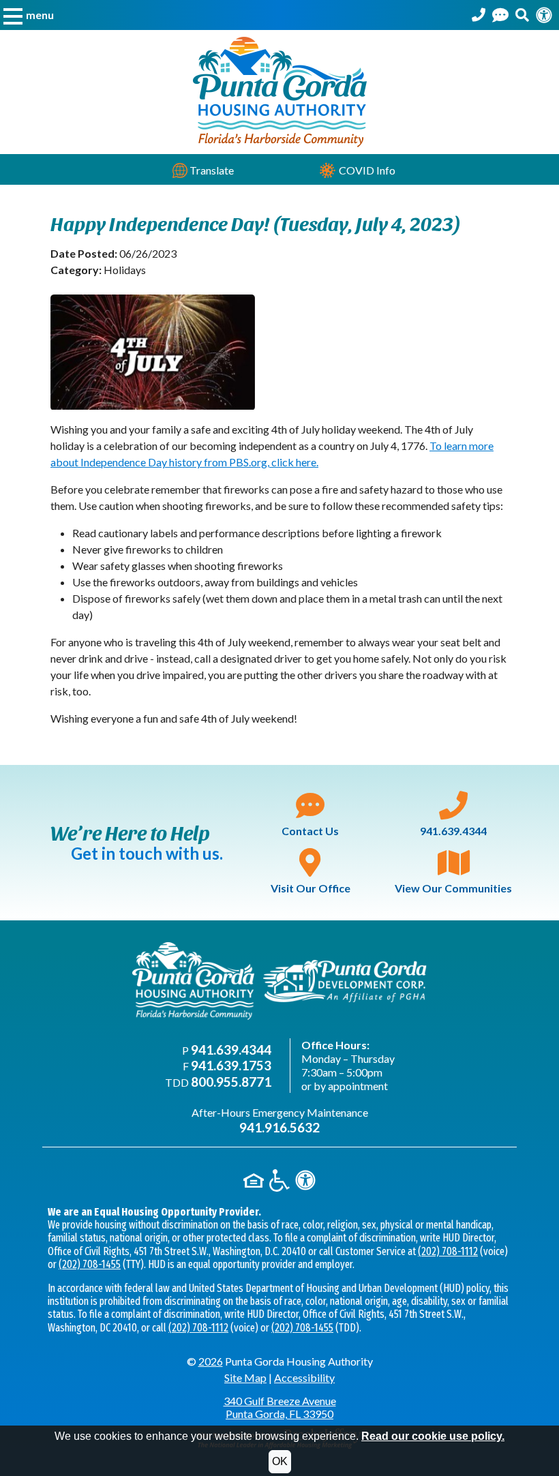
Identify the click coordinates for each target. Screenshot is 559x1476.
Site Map (245, 1377)
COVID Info (366, 170)
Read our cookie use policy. (432, 1436)
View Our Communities (453, 888)
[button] (28, 15)
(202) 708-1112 (448, 1251)
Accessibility (304, 1377)
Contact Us (310, 830)
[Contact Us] (500, 15)
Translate (210, 170)
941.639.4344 (453, 830)
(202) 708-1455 (90, 1264)
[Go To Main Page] (280, 90)
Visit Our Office (310, 888)
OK (280, 1461)
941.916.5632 (279, 1127)
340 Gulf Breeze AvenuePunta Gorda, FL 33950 (280, 1407)
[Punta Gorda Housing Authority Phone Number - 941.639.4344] (478, 15)
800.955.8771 (231, 1081)
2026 (210, 1361)
